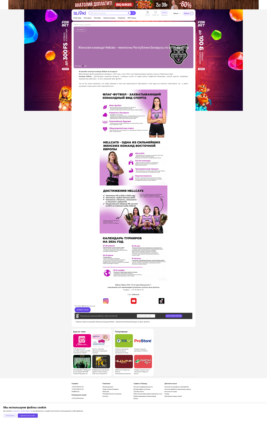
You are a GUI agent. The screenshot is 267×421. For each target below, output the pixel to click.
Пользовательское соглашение (112, 394)
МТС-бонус (132, 18)
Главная (76, 24)
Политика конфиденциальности (143, 387)
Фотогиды (80, 29)
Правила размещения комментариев (145, 396)
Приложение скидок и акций (173, 396)
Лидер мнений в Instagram (111, 389)
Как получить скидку (170, 391)
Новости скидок (109, 18)
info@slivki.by (75, 391)
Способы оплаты (139, 391)
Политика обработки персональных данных (177, 389)
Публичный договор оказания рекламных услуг (148, 394)
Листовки (97, 18)
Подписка (121, 18)
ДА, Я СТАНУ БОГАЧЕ (173, 316)
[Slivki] (80, 13)
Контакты (105, 396)
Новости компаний (85, 25)
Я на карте (87, 18)
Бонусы (136, 398)
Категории (77, 18)
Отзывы (166, 394)
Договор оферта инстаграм (142, 389)
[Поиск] (133, 13)
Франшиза (106, 391)
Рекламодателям (108, 387)
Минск (176, 13)
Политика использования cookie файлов (176, 387)
